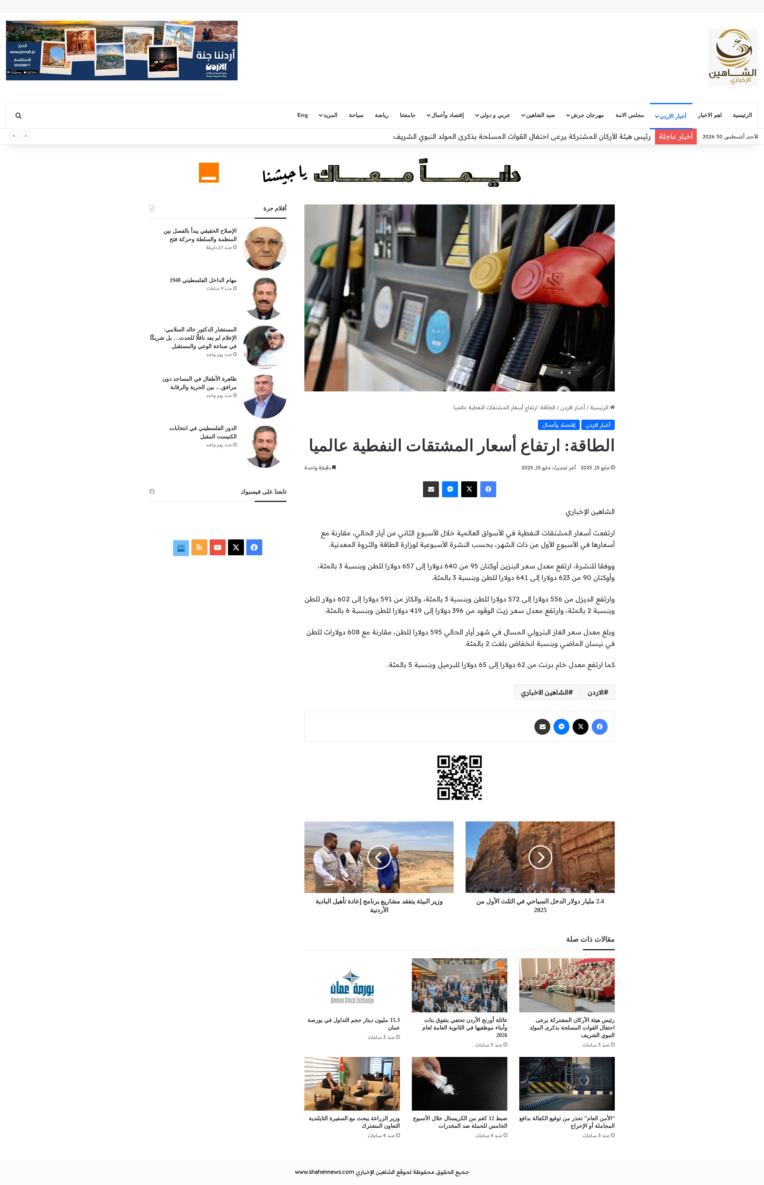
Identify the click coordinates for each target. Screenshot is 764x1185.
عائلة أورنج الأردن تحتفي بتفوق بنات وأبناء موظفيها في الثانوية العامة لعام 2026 (464, 1027)
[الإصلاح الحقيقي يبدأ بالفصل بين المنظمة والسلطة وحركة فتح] (264, 248)
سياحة (356, 115)
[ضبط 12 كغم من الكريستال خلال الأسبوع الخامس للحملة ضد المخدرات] (459, 1084)
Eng (302, 115)
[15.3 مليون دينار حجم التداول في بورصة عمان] (352, 985)
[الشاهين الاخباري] (733, 57)
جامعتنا (408, 115)
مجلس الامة (630, 115)
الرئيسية (742, 115)
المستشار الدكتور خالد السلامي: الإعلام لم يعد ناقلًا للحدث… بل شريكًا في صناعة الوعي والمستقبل (193, 338)
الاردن (596, 692)
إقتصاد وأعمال (447, 115)
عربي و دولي (495, 115)
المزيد (330, 115)
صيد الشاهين (540, 115)
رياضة (382, 115)
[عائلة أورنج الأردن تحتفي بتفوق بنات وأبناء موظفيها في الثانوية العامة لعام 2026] (459, 985)
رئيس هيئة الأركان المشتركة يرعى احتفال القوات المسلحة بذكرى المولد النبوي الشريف (522, 136)
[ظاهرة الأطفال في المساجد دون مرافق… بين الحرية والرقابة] (264, 396)
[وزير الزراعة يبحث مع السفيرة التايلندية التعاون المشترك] (352, 1084)
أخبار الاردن (673, 116)
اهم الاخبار (710, 115)
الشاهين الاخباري (544, 692)
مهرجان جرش (587, 115)
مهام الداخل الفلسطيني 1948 (203, 280)
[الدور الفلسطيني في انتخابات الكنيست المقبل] (264, 446)
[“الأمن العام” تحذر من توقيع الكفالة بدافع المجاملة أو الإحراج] (567, 1084)
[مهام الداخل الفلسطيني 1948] (264, 298)
